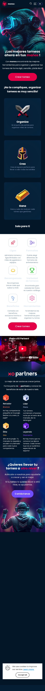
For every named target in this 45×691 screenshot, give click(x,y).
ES (40, 4)
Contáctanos (22, 493)
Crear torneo (22, 77)
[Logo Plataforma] (8, 3)
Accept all (22, 675)
